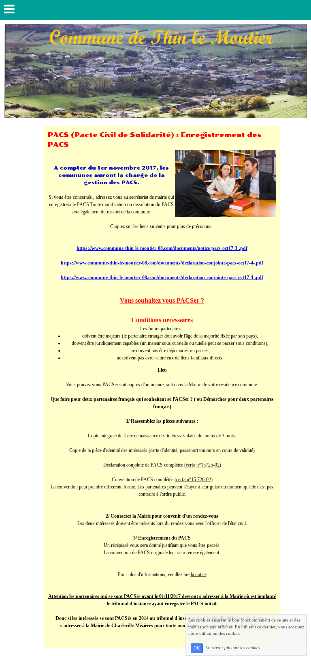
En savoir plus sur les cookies (232, 647)
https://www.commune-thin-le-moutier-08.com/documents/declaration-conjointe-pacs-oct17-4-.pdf (162, 263)
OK (197, 648)
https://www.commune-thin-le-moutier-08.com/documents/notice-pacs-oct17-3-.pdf (162, 248)
